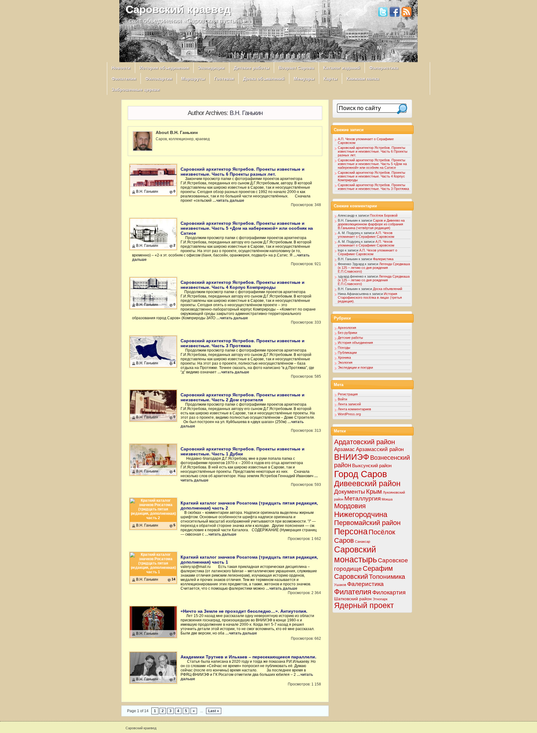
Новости (121, 67)
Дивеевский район (367, 483)
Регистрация (348, 394)
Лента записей (349, 404)
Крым (374, 491)
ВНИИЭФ (351, 457)
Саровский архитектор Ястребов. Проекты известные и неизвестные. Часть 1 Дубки (243, 451)
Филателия (124, 78)
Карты (330, 78)
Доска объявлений (264, 78)
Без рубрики (347, 332)
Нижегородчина (360, 514)
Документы (349, 491)
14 (173, 579)
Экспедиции (211, 67)
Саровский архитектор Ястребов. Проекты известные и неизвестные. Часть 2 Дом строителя (243, 397)
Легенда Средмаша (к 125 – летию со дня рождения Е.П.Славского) (374, 267)
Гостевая (224, 78)
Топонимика (387, 576)
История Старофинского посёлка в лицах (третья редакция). (370, 297)
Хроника (344, 357)
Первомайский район (367, 523)
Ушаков (340, 585)
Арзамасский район (380, 449)
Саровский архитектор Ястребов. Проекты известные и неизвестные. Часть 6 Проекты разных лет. (243, 172)
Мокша (387, 499)
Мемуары (304, 78)
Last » (213, 711)
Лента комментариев (354, 409)
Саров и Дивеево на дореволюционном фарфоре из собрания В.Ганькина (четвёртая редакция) (371, 224)
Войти (342, 399)
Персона (351, 531)
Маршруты (193, 78)
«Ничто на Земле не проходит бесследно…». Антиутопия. (244, 611)
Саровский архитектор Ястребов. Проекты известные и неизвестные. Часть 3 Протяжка (243, 343)
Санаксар (362, 541)
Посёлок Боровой (383, 215)
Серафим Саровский (363, 572)
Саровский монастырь (355, 554)
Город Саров (360, 474)
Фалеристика (383, 67)
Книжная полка (363, 78)
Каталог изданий (341, 67)
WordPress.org (349, 414)
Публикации (347, 352)
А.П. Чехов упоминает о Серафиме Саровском (366, 234)
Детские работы (251, 67)
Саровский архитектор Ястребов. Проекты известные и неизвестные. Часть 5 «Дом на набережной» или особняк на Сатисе (247, 228)
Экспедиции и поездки (355, 367)
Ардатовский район (364, 442)
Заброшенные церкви (136, 89)
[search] (402, 109)
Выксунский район (372, 465)
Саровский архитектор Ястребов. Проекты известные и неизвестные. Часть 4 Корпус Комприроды (243, 285)
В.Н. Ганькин (246, 112)
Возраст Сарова (296, 67)
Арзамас (344, 449)
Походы (344, 347)
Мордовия (350, 506)
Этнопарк (380, 599)
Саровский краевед (178, 9)
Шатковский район (353, 598)
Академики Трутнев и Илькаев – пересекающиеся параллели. (248, 656)
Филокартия (158, 78)
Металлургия (362, 498)
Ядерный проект (364, 605)
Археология (347, 328)
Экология (345, 362)
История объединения (164, 67)
